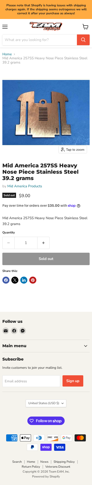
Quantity (8, 232)
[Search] (83, 39)
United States (43, 403)
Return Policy (31, 467)
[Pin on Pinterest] (32, 280)
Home (7, 54)
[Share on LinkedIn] (23, 280)
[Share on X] (14, 280)
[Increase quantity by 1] (44, 243)
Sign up (72, 380)
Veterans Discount (57, 467)
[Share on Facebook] (5, 280)
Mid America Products (24, 186)
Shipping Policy (64, 462)
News (44, 462)
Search (17, 462)
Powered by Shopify (46, 476)
